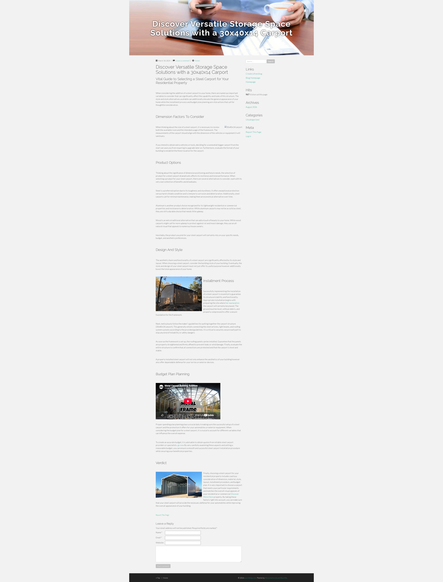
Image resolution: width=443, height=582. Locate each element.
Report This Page (162, 515)
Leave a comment (182, 61)
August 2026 (251, 107)
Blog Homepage (253, 78)
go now (181, 445)
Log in (248, 136)
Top (158, 578)
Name (159, 532)
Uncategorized (252, 119)
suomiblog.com (250, 578)
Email (159, 537)
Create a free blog (254, 73)
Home (197, 61)
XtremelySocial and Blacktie (276, 578)
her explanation (232, 303)
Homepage (251, 82)
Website (160, 542)
